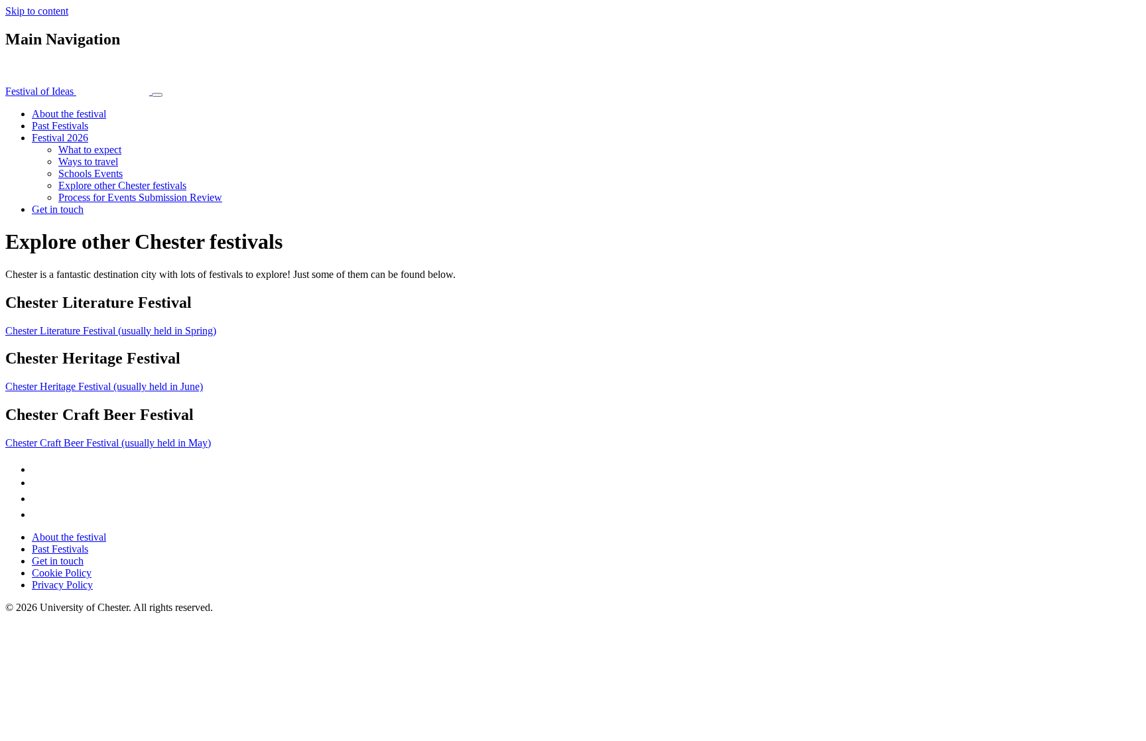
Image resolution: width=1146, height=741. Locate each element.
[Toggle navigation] (157, 95)
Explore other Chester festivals (122, 185)
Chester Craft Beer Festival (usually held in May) (108, 442)
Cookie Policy (62, 572)
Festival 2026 (60, 137)
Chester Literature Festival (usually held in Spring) (110, 330)
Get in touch (58, 209)
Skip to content (36, 11)
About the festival (69, 113)
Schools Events (90, 173)
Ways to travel (88, 161)
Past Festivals (60, 125)
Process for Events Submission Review (140, 197)
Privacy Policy (62, 584)
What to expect (89, 149)
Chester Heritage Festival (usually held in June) (104, 386)
